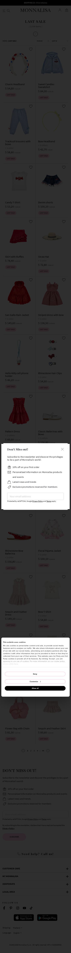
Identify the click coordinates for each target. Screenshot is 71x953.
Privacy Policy (37, 501)
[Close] (62, 449)
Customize (34, 681)
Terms (49, 501)
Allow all (35, 688)
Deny (35, 674)
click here (13, 664)
